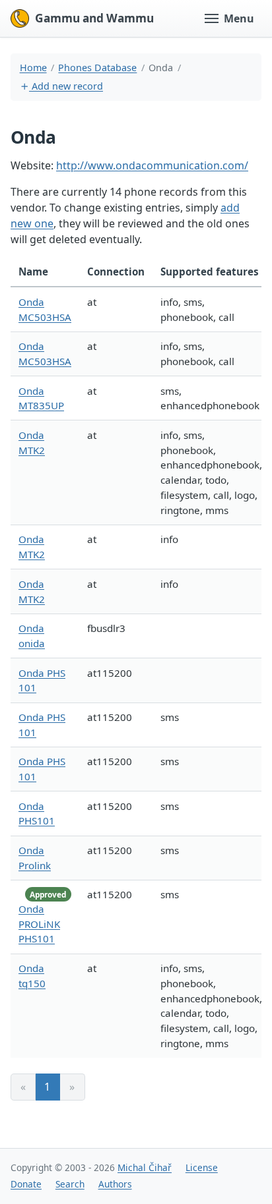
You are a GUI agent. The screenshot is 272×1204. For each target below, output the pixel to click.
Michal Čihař (145, 1167)
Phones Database (97, 67)
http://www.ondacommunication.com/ (152, 165)
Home (33, 67)
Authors (115, 1184)
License (202, 1167)
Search (70, 1184)
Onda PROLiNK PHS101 (39, 924)
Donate (26, 1184)
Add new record (66, 86)
